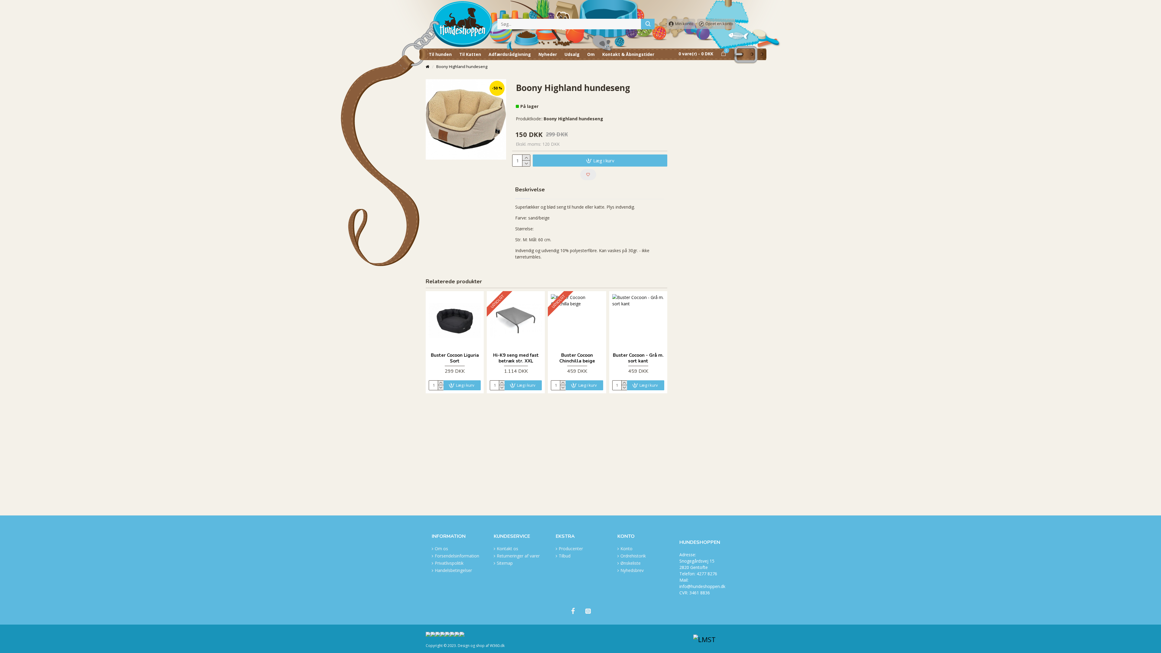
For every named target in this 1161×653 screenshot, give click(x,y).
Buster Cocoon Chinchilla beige (577, 358)
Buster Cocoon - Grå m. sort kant (638, 358)
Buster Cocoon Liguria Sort (455, 358)
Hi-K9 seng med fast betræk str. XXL (516, 358)
